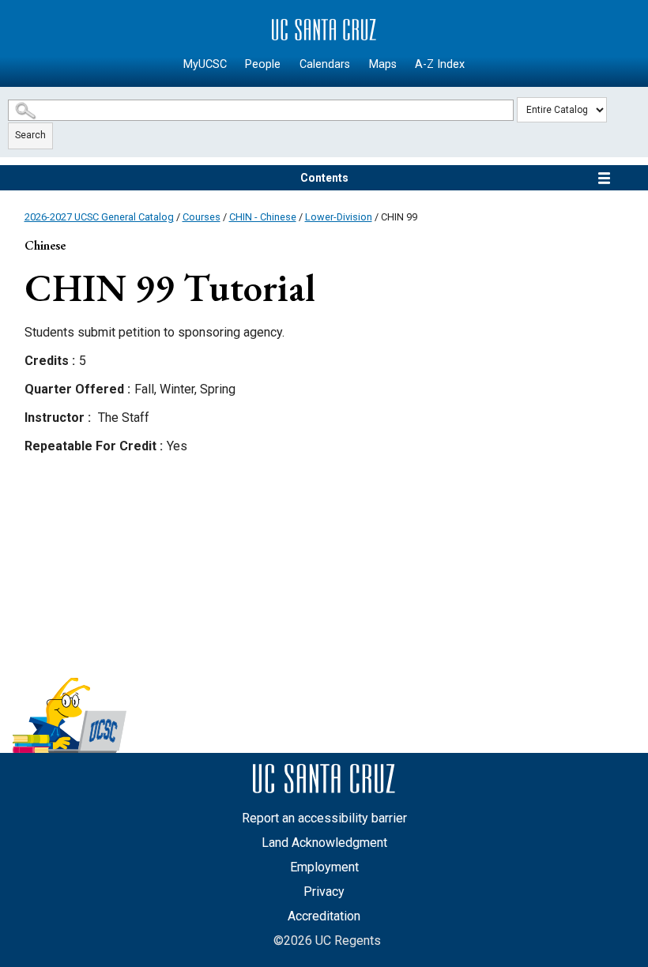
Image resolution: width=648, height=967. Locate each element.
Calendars (325, 64)
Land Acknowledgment (324, 842)
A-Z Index (440, 64)
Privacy (324, 891)
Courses (201, 217)
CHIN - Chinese (262, 217)
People (263, 64)
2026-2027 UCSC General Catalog (99, 217)
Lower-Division (338, 217)
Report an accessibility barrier (324, 818)
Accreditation (324, 916)
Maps (383, 64)
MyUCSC (205, 64)
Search (30, 135)
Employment (324, 867)
